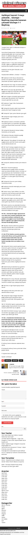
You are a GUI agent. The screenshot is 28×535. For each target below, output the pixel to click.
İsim (3, 401)
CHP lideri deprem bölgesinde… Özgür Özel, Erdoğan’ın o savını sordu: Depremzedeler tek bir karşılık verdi (14, 440)
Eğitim (3, 508)
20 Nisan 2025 (6, 28)
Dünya (3, 507)
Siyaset (3, 517)
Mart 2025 (4, 482)
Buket (3, 464)
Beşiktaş (8, 360)
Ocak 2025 (4, 485)
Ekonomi (4, 510)
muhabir (13, 28)
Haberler (18, 528)
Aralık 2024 (4, 487)
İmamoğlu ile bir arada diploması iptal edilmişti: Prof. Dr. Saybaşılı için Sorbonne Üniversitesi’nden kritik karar (14, 452)
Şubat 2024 (4, 496)
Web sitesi (4, 410)
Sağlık (3, 515)
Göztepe (15, 360)
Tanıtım (3, 522)
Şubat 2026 (4, 475)
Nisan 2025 (4, 480)
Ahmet (3, 460)
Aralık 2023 (4, 499)
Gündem (4, 512)
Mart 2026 (4, 473)
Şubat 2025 (4, 483)
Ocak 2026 (4, 476)
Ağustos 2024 (5, 490)
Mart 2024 (4, 494)
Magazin (4, 514)
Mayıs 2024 (4, 492)
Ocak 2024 (4, 497)
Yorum (3, 389)
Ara (2, 426)
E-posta (3, 406)
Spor (3, 520)
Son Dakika (4, 519)
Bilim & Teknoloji (6, 505)
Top (21, 360)
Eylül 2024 (4, 489)
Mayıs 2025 (4, 478)
